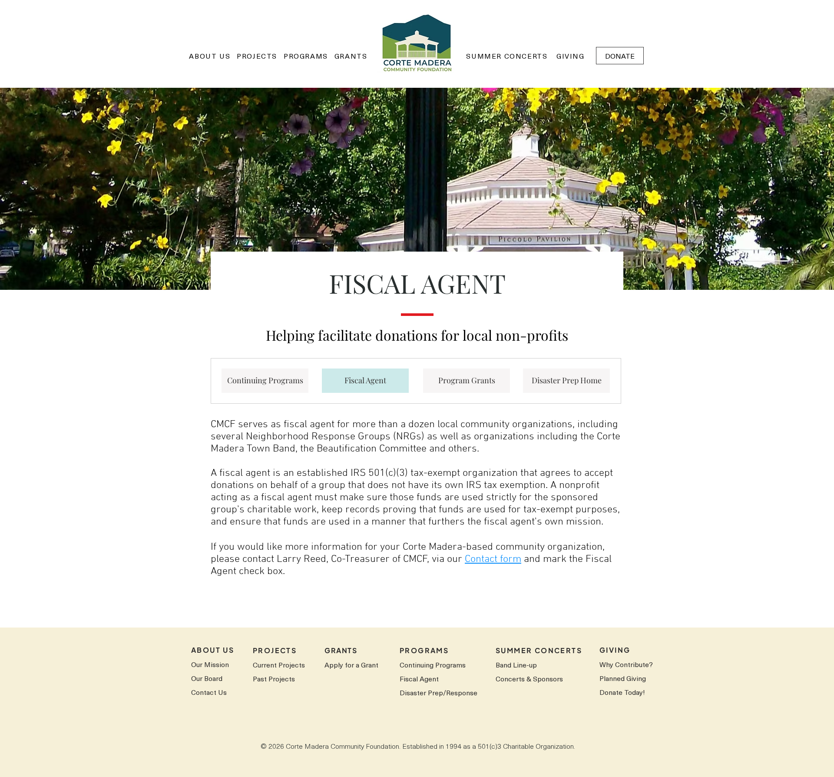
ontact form (495, 559)
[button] (210, 55)
